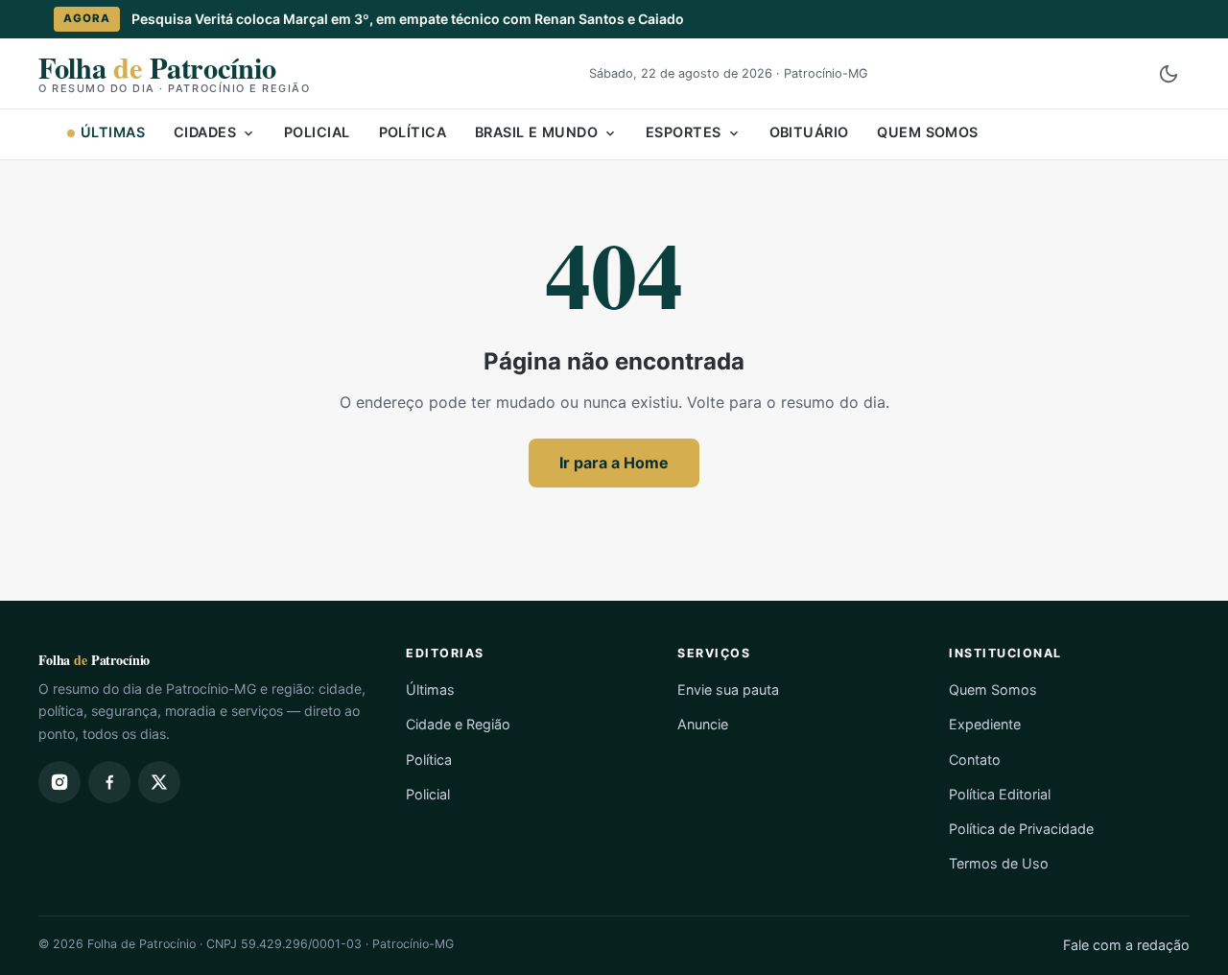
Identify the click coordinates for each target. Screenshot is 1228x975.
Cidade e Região (458, 724)
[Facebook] (109, 782)
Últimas (113, 132)
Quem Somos (927, 132)
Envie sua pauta (728, 689)
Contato (975, 759)
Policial (316, 132)
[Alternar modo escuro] (1168, 74)
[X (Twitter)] (159, 782)
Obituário (809, 132)
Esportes (683, 132)
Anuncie (702, 724)
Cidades (205, 132)
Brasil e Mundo (536, 132)
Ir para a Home (614, 462)
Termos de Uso (999, 863)
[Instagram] (59, 782)
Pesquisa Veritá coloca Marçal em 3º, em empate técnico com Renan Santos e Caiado (407, 19)
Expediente (985, 724)
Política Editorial (1000, 794)
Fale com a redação (1126, 945)
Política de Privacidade (1021, 828)
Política (412, 132)
